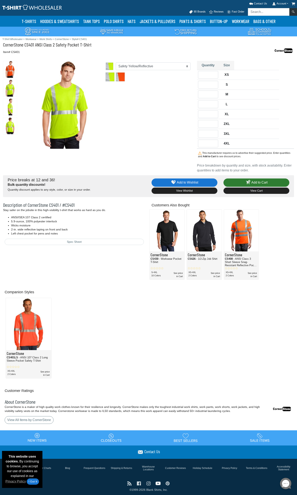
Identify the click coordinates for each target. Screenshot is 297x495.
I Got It (32, 481)
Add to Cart (259, 182)
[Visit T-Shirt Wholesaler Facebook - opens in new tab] (139, 483)
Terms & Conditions (256, 468)
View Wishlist (184, 190)
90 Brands (199, 11)
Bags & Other (264, 21)
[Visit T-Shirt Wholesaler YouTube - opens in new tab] (158, 483)
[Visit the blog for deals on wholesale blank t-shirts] (130, 483)
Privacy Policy (15, 481)
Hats (132, 21)
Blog (67, 468)
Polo (114, 21)
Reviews (218, 11)
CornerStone (13, 44)
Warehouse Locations (148, 468)
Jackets (157, 21)
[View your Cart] (293, 3)
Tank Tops (91, 21)
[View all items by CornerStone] (284, 50)
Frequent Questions (94, 468)
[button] (253, 3)
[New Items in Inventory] (37, 437)
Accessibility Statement (283, 468)
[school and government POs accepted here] (260, 31)
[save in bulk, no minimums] (111, 31)
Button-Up (219, 21)
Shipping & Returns (121, 468)
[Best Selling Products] (186, 437)
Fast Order (237, 11)
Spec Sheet (74, 241)
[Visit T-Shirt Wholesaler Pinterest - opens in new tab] (167, 483)
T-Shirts (29, 21)
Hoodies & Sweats (59, 21)
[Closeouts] (111, 437)
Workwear (240, 21)
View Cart (256, 190)
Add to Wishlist (187, 182)
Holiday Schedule (202, 468)
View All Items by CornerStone (29, 420)
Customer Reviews (175, 468)
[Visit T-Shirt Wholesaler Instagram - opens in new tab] (149, 483)
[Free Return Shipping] (185, 31)
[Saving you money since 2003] (37, 31)
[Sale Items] (260, 437)
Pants (192, 21)
